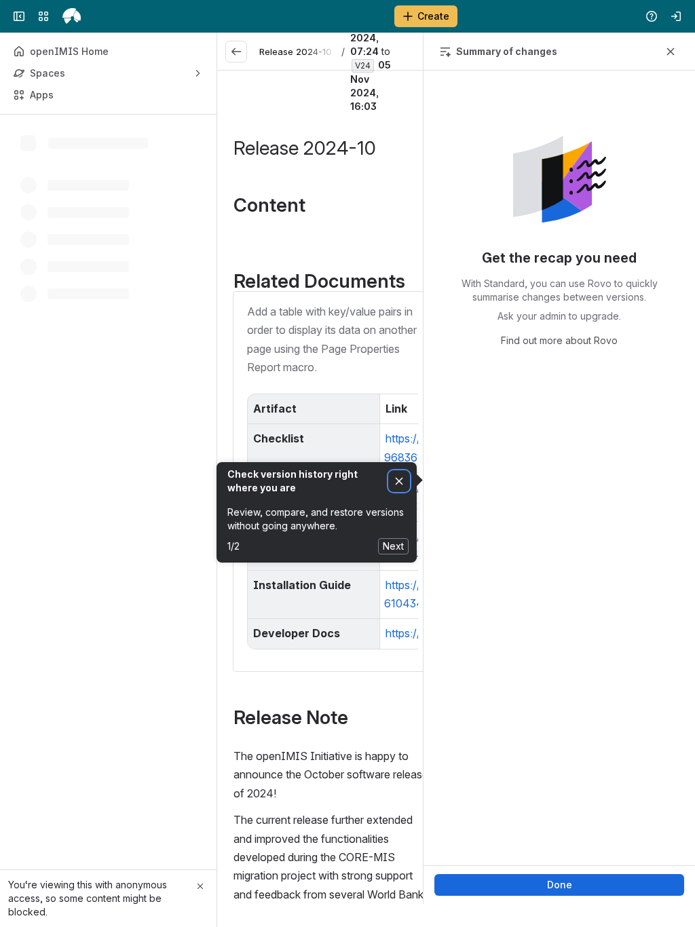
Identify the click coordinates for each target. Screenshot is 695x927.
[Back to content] (236, 51)
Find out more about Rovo (559, 340)
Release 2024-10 (295, 51)
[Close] (200, 886)
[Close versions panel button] (670, 51)
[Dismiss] (399, 481)
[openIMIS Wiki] (71, 16)
